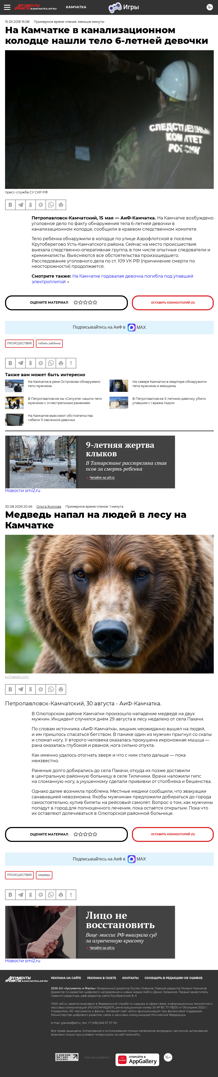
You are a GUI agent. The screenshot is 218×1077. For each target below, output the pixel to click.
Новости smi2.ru (22, 490)
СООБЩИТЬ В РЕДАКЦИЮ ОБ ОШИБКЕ (174, 978)
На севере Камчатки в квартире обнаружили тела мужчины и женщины (169, 384)
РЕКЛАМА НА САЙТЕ (66, 978)
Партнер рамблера (97, 1057)
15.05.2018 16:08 (17, 22)
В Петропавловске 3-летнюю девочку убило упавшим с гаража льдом (169, 401)
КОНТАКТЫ (130, 978)
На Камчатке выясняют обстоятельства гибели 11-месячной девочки (60, 418)
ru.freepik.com (17, 677)
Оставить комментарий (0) (173, 302)
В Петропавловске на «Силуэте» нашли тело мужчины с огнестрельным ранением (65, 401)
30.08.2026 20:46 (18, 506)
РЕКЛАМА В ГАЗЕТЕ (101, 978)
